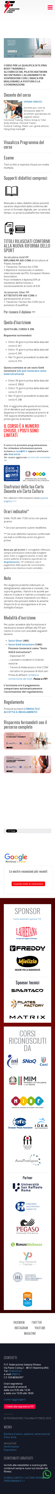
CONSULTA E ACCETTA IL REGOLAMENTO (22, 710)
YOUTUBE (40, 1327)
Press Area (10, 1437)
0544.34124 (15, 1371)
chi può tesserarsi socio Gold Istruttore (25, 372)
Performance (11, 1446)
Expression (10, 1449)
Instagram (21, 1327)
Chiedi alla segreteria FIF (20, 1406)
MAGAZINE (30, 1333)
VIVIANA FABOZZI (33, 101)
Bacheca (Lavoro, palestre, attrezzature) (27, 1434)
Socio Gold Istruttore (21, 644)
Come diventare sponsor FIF (27, 919)
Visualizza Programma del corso (24, 144)
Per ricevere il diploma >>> (19, 312)
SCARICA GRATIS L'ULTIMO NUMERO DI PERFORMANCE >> (27, 1479)
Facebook (19, 1322)
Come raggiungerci (15, 1399)
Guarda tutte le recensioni (28, 884)
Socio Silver (15, 640)
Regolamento (11, 561)
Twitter (36, 1322)
